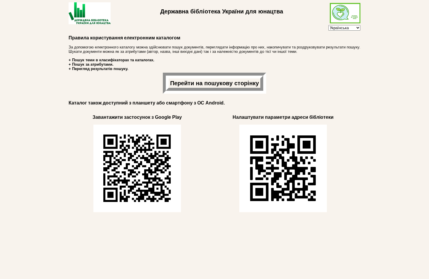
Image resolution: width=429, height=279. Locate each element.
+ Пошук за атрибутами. (91, 64)
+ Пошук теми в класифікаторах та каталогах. (111, 60)
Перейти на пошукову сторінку (214, 83)
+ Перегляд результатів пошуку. (98, 69)
